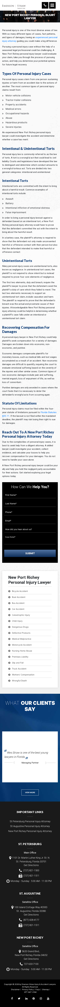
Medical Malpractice (21, 639)
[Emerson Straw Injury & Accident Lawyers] (14, 5)
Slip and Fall (17, 662)
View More (30, 792)
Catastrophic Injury (21, 615)
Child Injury (17, 621)
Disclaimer (15, 989)
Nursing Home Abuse (22, 651)
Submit (30, 553)
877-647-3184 (30, 992)
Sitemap (45, 989)
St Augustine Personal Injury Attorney (30, 826)
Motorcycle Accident (22, 645)
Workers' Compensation (23, 674)
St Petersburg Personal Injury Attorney (30, 821)
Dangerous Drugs (20, 627)
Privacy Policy (28, 989)
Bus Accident (18, 603)
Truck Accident (19, 668)
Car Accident (18, 609)
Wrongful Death (19, 680)
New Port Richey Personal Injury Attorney (30, 831)
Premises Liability (20, 656)
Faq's (38, 989)
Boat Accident (18, 597)
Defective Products (21, 633)
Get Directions (31, 865)
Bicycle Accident (20, 591)
